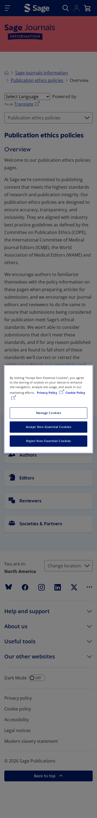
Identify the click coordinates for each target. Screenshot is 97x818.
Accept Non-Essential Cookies (48, 427)
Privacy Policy (47, 393)
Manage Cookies (48, 413)
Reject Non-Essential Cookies (48, 441)
